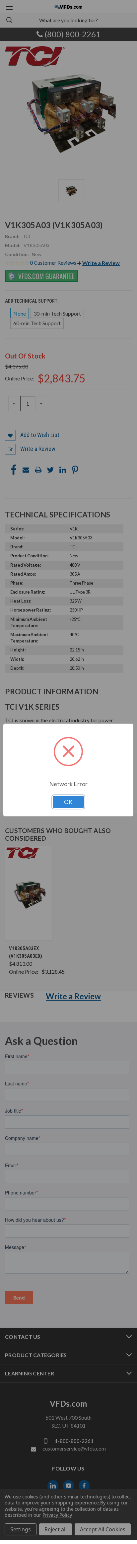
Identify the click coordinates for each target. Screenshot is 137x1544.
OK (68, 801)
